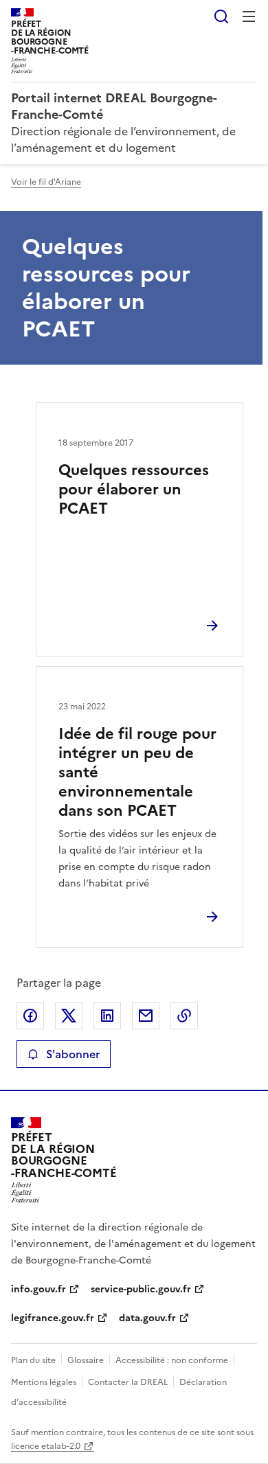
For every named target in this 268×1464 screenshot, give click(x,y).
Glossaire (85, 1360)
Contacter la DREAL (128, 1382)
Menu (249, 16)
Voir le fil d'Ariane (46, 182)
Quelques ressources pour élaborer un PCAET (133, 489)
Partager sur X (68, 1015)
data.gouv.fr (147, 1318)
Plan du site (33, 1360)
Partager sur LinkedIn (107, 1015)
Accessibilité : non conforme (171, 1360)
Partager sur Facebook (30, 1015)
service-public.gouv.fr (141, 1289)
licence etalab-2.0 (45, 1446)
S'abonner (73, 1054)
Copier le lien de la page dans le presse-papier (184, 1015)
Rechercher (221, 16)
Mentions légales (43, 1382)
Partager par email (145, 1015)
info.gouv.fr (38, 1289)
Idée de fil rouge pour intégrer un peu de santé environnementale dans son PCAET (137, 772)
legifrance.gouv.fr (52, 1318)
